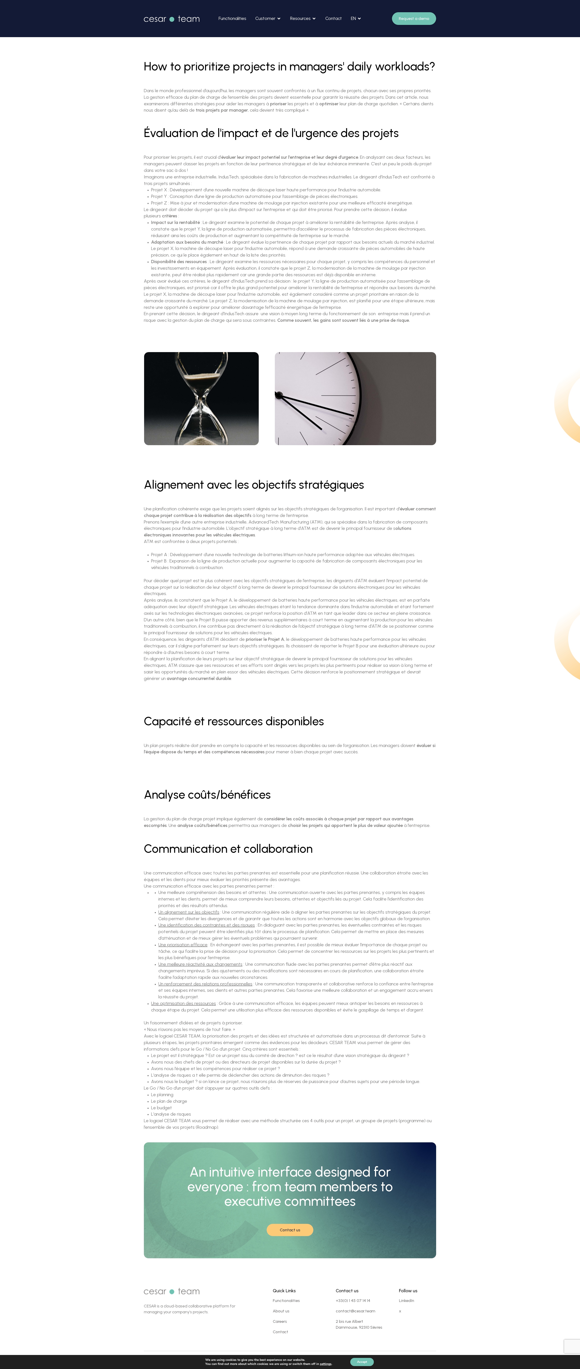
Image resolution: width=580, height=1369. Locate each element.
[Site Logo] (171, 18)
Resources (300, 18)
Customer (265, 18)
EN (353, 18)
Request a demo (414, 18)
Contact (333, 18)
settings (325, 1364)
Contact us (290, 1229)
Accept (362, 1362)
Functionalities (232, 18)
